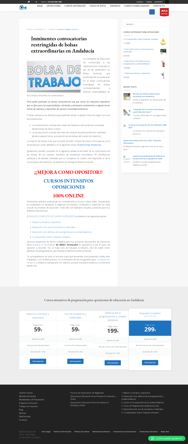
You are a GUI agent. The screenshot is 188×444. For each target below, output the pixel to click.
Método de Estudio (27, 396)
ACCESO (139, 2)
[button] (166, 438)
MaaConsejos (25, 416)
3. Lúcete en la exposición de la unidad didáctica (142, 402)
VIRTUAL (164, 12)
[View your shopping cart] (152, 12)
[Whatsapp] (29, 2)
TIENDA (149, 2)
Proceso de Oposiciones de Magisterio (87, 393)
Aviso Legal (46, 432)
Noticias (74, 29)
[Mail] (36, 2)
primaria (37, 244)
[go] (164, 24)
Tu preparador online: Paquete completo (51, 237)
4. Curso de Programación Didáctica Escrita (140, 406)
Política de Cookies (81, 432)
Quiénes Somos (26, 393)
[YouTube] (33, 2)
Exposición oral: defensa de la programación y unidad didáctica (61, 232)
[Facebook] (21, 2)
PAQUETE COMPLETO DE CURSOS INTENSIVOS (52, 216)
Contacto (23, 420)
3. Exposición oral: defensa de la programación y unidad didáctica (142, 397)
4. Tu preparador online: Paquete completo (140, 412)
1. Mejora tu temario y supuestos (135, 393)
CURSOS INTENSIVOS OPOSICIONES (68, 184)
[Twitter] (25, 2)
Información (37, 361)
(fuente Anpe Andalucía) (89, 144)
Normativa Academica (101, 432)
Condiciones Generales (148, 432)
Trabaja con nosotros (28, 406)
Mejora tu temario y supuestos (46, 222)
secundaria (49, 244)
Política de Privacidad (62, 432)
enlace (73, 151)
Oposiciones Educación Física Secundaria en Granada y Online (89, 404)
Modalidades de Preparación (31, 399)
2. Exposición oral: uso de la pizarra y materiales (142, 409)
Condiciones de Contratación (124, 432)
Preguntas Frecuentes (28, 403)
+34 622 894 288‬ (55, 2)
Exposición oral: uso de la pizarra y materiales (53, 227)
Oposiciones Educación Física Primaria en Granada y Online (92, 397)
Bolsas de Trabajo (64, 29)
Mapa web (165, 432)
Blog (21, 409)
